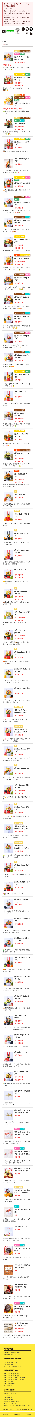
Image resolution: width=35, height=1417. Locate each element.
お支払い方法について (10, 1362)
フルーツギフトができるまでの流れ (14, 1378)
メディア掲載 (8, 1386)
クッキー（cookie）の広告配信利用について (17, 1405)
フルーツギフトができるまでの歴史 (14, 1380)
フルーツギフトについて (11, 1374)
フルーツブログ (8, 1382)
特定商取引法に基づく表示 (12, 1401)
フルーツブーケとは (10, 1393)
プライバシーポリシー (10, 1403)
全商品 (4, 41)
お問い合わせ (8, 1397)
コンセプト (7, 1395)
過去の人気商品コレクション (12, 1354)
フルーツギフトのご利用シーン (13, 1376)
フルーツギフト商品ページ (12, 1352)
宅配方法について (9, 1364)
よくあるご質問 (8, 1399)
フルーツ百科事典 (9, 1384)
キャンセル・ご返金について (12, 1366)
